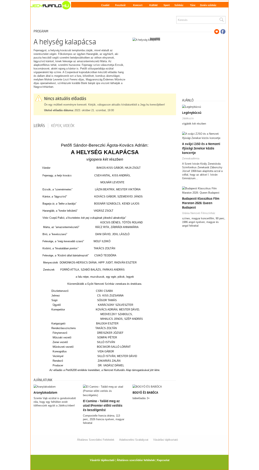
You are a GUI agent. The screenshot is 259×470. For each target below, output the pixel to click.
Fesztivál (120, 5)
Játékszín (188, 118)
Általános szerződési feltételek (136, 460)
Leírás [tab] (39, 126)
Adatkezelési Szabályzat (133, 439)
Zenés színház (208, 5)
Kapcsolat (163, 460)
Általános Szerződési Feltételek (95, 439)
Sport (166, 5)
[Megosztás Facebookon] (223, 31)
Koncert (137, 5)
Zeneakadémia (190, 158)
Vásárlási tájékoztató (165, 439)
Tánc (193, 5)
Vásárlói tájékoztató (102, 460)
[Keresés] (221, 20)
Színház (178, 5)
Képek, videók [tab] (62, 126)
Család (105, 5)
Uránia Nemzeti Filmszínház (198, 213)
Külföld (153, 5)
